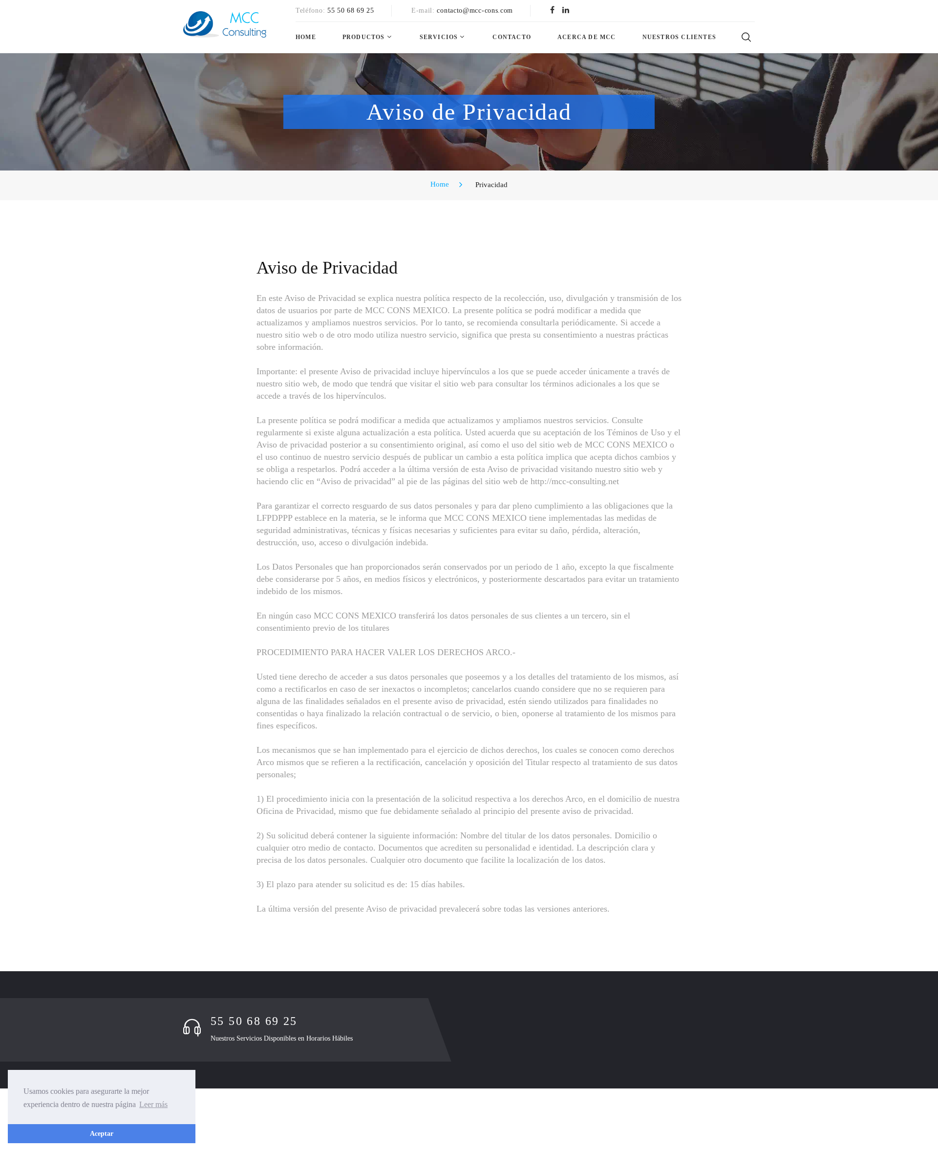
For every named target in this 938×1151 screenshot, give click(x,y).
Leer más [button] (153, 1104)
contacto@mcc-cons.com (475, 10)
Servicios (439, 37)
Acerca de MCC (586, 37)
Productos (363, 37)
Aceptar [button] (101, 1133)
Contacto (511, 37)
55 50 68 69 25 (350, 10)
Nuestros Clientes (679, 37)
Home (306, 37)
